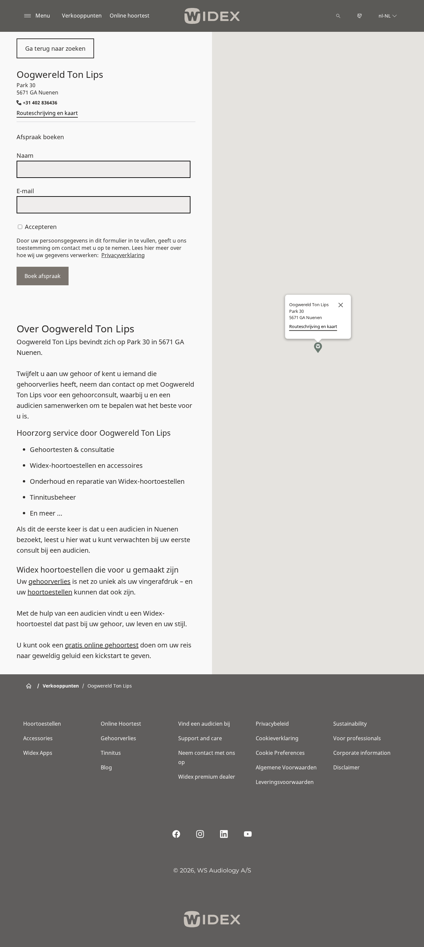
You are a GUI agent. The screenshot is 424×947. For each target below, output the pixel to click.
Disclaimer (346, 767)
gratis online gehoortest (101, 645)
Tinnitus (111, 752)
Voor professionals (357, 738)
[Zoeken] (338, 16)
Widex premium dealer (206, 776)
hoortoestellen (49, 591)
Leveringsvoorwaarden (285, 782)
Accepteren (41, 227)
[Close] (341, 305)
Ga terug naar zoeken (55, 48)
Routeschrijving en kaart (47, 113)
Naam (25, 155)
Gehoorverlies (118, 738)
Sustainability (350, 723)
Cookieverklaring (277, 738)
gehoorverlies (49, 581)
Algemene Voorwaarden (286, 767)
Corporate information (362, 752)
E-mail (25, 191)
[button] (318, 347)
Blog (106, 767)
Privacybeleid (272, 723)
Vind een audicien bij (204, 723)
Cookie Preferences (280, 752)
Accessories (38, 738)
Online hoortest (129, 15)
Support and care (200, 738)
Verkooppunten (82, 15)
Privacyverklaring (123, 255)
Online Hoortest (121, 723)
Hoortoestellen (42, 723)
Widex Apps (37, 752)
